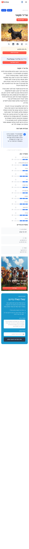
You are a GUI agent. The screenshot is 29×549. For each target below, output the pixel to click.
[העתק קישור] (26, 44)
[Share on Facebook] (17, 44)
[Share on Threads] (21, 44)
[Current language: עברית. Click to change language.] (22, 2)
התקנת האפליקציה (14, 62)
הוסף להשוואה (21, 20)
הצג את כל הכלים (14, 52)
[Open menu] (26, 2)
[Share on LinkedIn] (13, 44)
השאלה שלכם (22, 318)
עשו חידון (14, 288)
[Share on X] (8, 44)
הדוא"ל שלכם (22, 331)
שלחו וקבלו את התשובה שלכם (14, 339)
